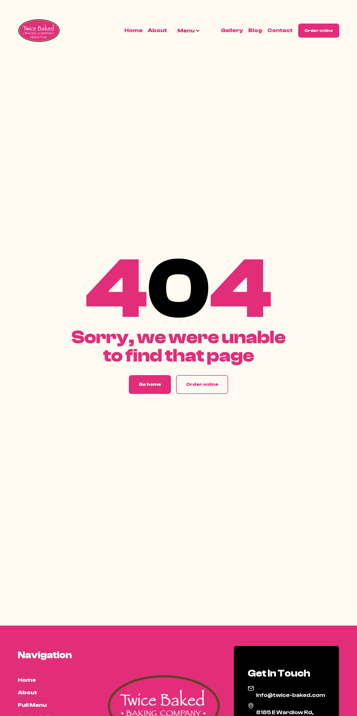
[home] (40, 30)
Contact (280, 30)
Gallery (232, 30)
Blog (255, 30)
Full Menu (32, 705)
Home (133, 30)
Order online (318, 30)
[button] (188, 30)
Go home (150, 384)
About (157, 30)
